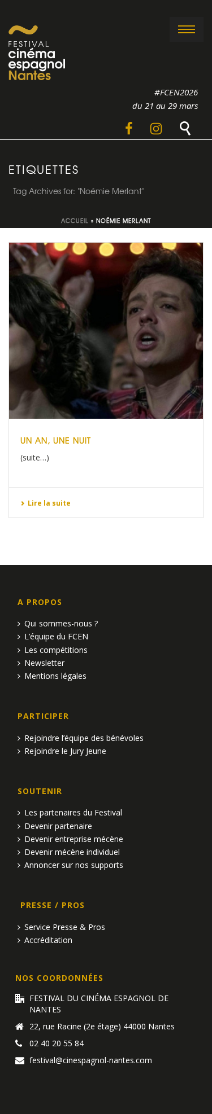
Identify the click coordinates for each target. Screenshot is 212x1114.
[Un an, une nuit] (106, 331)
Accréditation (48, 940)
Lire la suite (49, 503)
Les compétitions (56, 649)
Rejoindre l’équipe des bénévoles (84, 738)
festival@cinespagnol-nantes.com (90, 1060)
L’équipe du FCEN (56, 636)
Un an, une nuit (55, 440)
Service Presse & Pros (64, 927)
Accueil (75, 220)
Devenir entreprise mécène (73, 839)
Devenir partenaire (58, 826)
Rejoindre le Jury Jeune (65, 750)
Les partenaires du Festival (73, 812)
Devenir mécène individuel (72, 852)
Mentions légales (55, 675)
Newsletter (44, 662)
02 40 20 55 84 (56, 1043)
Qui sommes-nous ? (61, 623)
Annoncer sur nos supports (73, 864)
